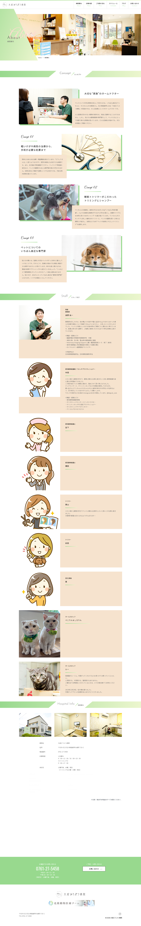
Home (40, 57)
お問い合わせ (134, 4)
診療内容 (89, 4)
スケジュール (113, 4)
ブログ (124, 4)
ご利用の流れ (100, 4)
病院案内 (79, 4)
